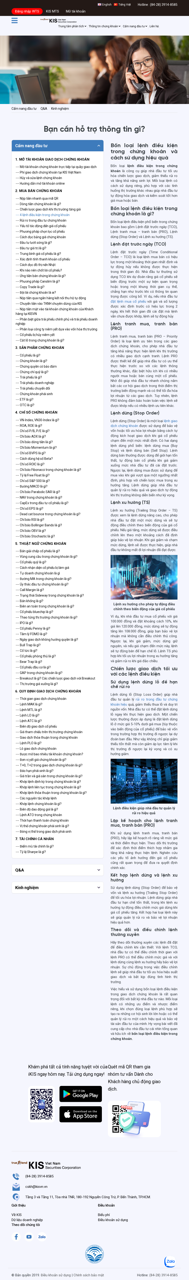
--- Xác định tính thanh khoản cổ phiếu (43, 259)
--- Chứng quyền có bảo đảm (36, 366)
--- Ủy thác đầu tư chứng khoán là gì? (42, 584)
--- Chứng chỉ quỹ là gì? (32, 372)
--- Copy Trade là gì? (30, 287)
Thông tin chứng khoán (104, 26)
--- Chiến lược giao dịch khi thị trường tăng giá (48, 209)
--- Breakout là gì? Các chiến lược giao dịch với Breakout (55, 678)
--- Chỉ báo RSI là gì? (30, 519)
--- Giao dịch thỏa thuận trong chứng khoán (47, 737)
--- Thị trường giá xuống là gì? (37, 684)
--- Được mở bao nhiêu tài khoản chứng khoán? (49, 754)
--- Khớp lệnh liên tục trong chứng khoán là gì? (48, 787)
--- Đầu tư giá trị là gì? (31, 248)
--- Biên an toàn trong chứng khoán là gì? (45, 606)
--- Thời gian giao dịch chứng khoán (41, 699)
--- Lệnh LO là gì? (27, 715)
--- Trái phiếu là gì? (29, 377)
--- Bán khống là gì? (29, 601)
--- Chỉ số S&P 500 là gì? (33, 481)
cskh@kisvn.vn (36, 1187)
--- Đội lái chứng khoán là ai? (36, 292)
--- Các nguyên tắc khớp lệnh (36, 798)
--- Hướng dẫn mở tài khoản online (40, 183)
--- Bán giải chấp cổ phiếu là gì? (38, 551)
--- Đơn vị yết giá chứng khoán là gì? (41, 760)
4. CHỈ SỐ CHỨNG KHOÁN (36, 412)
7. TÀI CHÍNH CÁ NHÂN (34, 839)
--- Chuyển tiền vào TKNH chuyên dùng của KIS (49, 303)
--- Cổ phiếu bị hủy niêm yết (35, 335)
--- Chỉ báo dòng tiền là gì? (34, 442)
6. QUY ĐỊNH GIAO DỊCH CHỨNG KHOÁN (48, 691)
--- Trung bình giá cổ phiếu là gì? (38, 254)
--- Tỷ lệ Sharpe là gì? (31, 852)
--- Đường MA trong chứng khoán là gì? (43, 579)
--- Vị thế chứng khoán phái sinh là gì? (42, 826)
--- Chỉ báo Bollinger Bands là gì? (39, 525)
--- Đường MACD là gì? (31, 486)
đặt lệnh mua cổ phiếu (128, 301)
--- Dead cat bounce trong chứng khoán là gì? (48, 514)
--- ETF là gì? (24, 399)
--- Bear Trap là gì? (29, 662)
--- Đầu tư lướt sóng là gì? (34, 242)
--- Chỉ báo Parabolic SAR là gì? (38, 492)
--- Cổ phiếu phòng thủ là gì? (36, 656)
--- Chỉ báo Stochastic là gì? (35, 536)
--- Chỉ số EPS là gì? (29, 508)
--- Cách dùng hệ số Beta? (34, 458)
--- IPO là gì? (24, 623)
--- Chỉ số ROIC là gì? (30, 464)
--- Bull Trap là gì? (28, 645)
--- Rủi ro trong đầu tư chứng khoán (41, 220)
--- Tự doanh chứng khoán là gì (38, 573)
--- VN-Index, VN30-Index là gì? (37, 420)
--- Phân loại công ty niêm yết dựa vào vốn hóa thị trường (56, 329)
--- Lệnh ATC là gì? (29, 721)
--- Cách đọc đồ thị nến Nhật (36, 265)
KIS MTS (52, 11)
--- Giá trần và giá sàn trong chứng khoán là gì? (49, 776)
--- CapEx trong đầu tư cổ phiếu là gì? (42, 503)
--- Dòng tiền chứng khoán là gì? (38, 204)
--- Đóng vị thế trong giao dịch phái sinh (43, 831)
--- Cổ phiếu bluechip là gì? (34, 612)
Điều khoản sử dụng (56, 1275)
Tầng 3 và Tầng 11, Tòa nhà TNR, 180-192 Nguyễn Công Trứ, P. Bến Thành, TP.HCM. (88, 1197)
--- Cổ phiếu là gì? (28, 355)
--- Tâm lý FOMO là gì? (31, 634)
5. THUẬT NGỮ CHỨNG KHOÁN (40, 544)
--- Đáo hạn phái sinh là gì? (34, 771)
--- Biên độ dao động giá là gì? (37, 809)
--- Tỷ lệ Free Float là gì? (33, 475)
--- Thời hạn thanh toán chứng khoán (42, 820)
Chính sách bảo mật (89, 1275)
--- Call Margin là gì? (30, 590)
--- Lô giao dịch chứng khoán (36, 748)
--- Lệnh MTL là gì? (29, 710)
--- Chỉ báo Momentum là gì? (36, 447)
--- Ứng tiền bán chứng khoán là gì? (41, 276)
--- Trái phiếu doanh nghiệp (35, 383)
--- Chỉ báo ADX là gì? (31, 436)
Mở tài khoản (76, 11)
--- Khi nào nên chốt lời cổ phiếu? (39, 270)
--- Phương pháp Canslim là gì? (38, 281)
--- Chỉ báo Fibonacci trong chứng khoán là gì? (48, 470)
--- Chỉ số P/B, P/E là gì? (33, 431)
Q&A (44, 108)
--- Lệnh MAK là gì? (29, 704)
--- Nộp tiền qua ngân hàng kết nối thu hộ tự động (51, 298)
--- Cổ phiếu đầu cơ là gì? (33, 667)
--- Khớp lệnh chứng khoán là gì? (39, 804)
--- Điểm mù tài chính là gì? (35, 846)
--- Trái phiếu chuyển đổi (33, 388)
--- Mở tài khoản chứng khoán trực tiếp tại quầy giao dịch (56, 167)
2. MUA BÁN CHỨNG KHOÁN (38, 191)
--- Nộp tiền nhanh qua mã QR (37, 198)
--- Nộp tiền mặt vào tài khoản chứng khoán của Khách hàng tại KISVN (55, 311)
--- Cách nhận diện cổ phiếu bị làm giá (42, 568)
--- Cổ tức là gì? (26, 650)
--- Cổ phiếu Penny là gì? (33, 628)
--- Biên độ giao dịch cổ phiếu (36, 726)
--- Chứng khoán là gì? (31, 361)
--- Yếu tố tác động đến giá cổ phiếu (41, 226)
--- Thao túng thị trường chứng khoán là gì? (46, 617)
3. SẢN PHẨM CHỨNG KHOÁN (39, 348)
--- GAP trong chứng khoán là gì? (39, 673)
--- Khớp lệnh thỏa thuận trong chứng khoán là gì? (51, 793)
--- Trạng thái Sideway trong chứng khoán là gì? (50, 595)
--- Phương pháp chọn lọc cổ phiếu (40, 231)
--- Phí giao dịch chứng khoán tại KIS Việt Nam (48, 172)
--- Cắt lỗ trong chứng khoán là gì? (40, 340)
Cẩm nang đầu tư (134, 26)
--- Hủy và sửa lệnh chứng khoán (39, 178)
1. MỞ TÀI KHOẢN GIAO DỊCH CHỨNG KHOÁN (52, 159)
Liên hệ (154, 26)
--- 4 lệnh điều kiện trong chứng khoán (43, 215)
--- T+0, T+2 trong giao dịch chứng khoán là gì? (49, 765)
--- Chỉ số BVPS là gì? (31, 453)
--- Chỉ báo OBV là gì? (31, 531)
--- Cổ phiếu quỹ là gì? (31, 562)
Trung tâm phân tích (71, 26)
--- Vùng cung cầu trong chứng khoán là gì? (46, 556)
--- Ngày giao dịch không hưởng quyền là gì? (47, 639)
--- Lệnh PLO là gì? (28, 743)
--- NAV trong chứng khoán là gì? (39, 497)
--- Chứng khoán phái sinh (34, 394)
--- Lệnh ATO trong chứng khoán (39, 815)
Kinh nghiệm (60, 108)
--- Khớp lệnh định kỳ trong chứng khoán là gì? (48, 781)
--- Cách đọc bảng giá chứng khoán (41, 237)
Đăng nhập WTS (27, 11)
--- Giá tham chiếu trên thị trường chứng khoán (49, 732)
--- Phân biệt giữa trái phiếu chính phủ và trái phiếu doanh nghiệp (56, 321)
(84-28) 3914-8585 (163, 4)
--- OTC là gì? (25, 405)
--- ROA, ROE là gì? (29, 425)
